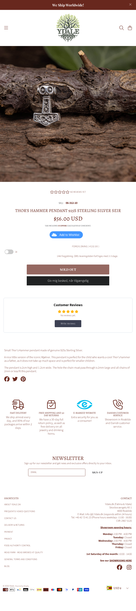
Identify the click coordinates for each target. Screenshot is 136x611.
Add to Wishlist (69, 235)
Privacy (8, 538)
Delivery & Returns (14, 525)
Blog (7, 566)
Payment (8, 531)
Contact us (10, 518)
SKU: (61, 203)
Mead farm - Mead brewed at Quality (23, 552)
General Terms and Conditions (20, 559)
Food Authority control (17, 545)
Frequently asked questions (19, 511)
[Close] (130, 4)
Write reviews (68, 323)
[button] (6, 28)
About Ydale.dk (12, 504)
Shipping (62, 226)
